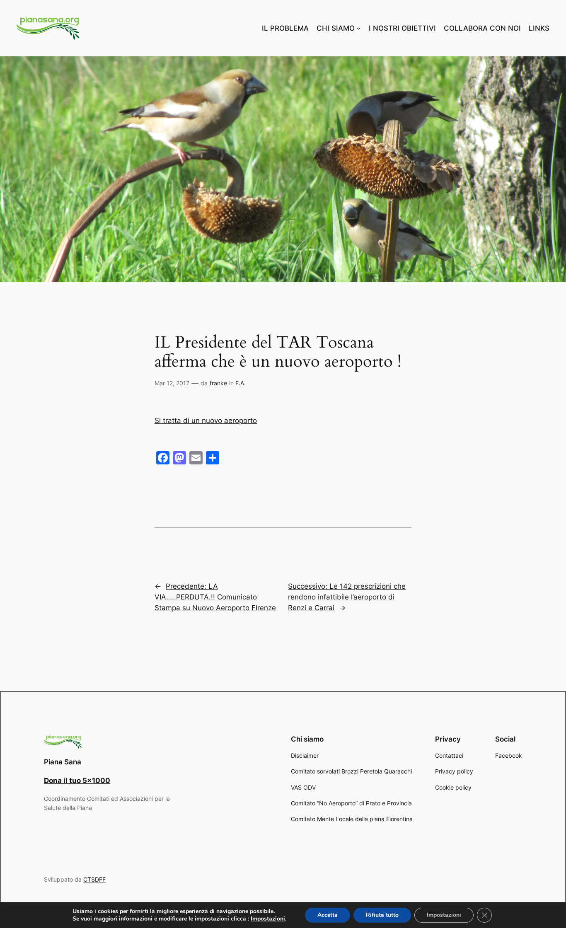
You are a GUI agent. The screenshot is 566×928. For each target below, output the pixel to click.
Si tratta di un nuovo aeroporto (206, 420)
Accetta (327, 915)
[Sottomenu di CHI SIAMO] (358, 28)
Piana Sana (62, 762)
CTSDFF (94, 879)
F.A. (240, 383)
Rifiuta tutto (382, 915)
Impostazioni (268, 919)
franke (218, 383)
